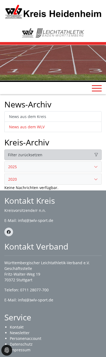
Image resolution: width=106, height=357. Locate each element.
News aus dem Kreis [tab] (27, 116)
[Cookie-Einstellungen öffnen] (6, 350)
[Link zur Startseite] (53, 11)
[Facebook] (8, 232)
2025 (12, 166)
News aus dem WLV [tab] (27, 126)
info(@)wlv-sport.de (35, 220)
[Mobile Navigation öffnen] (97, 88)
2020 (12, 179)
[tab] (53, 166)
